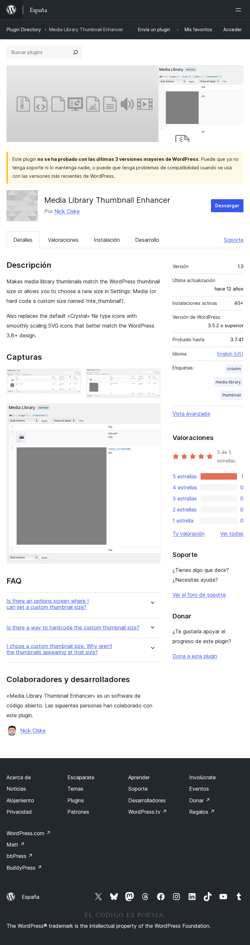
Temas (75, 788)
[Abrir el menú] (239, 9)
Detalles (23, 240)
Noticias (16, 788)
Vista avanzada (191, 413)
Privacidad (19, 812)
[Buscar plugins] (75, 52)
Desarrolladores (147, 800)
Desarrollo (147, 240)
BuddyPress (24, 867)
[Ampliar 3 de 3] (151, 412)
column (234, 368)
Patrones (78, 812)
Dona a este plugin (195, 656)
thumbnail (231, 395)
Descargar (227, 205)
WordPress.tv (147, 812)
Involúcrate (202, 777)
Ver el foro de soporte (199, 594)
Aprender (139, 777)
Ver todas (231, 533)
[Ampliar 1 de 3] (72, 377)
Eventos (199, 788)
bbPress (20, 856)
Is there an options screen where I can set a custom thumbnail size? (48, 604)
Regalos (202, 812)
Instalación (107, 240)
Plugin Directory (24, 29)
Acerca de (19, 777)
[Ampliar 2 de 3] (151, 377)
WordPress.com (29, 833)
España (30, 897)
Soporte (233, 240)
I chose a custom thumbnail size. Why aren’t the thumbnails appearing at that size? (59, 649)
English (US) (230, 353)
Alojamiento (20, 800)
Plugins (75, 800)
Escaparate (80, 777)
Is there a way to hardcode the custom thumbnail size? (73, 628)
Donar (199, 800)
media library (228, 382)
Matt (16, 844)
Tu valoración (189, 533)
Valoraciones (63, 240)
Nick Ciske (67, 211)
